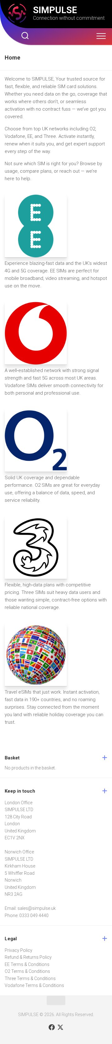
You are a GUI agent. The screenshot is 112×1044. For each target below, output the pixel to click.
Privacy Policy (18, 950)
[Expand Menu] (101, 36)
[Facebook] (52, 1027)
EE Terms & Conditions (27, 964)
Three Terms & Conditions (30, 978)
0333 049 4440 (34, 915)
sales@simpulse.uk (36, 908)
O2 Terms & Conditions (27, 971)
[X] (60, 1027)
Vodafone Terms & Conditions (34, 985)
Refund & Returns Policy (28, 957)
